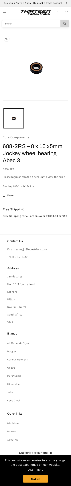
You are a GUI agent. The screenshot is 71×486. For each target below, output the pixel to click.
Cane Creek (14, 400)
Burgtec (11, 351)
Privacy (11, 431)
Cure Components (18, 359)
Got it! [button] (35, 478)
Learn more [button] (36, 469)
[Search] (64, 23)
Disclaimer (13, 423)
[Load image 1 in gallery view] (14, 118)
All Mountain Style (18, 343)
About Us (12, 439)
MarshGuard (14, 375)
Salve (10, 392)
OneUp (11, 367)
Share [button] (10, 195)
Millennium (14, 384)
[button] (5, 12)
